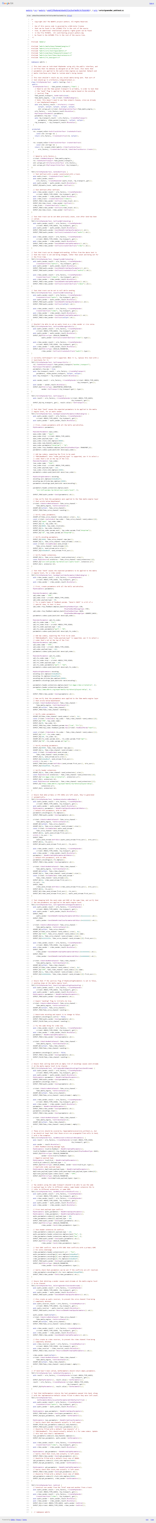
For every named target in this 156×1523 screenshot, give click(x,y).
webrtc (29, 10)
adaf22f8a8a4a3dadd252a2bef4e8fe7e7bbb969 (68, 10)
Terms (24, 1520)
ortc (95, 10)
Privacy (18, 1520)
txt (147, 1520)
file (69, 16)
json (152, 1520)
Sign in (151, 3)
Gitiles (13, 1520)
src (35, 10)
